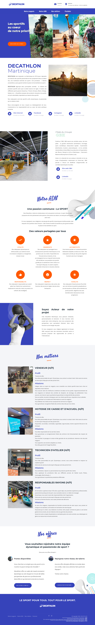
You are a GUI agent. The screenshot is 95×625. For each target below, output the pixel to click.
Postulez (35, 616)
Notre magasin (12, 616)
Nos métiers (28, 616)
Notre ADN (20, 616)
